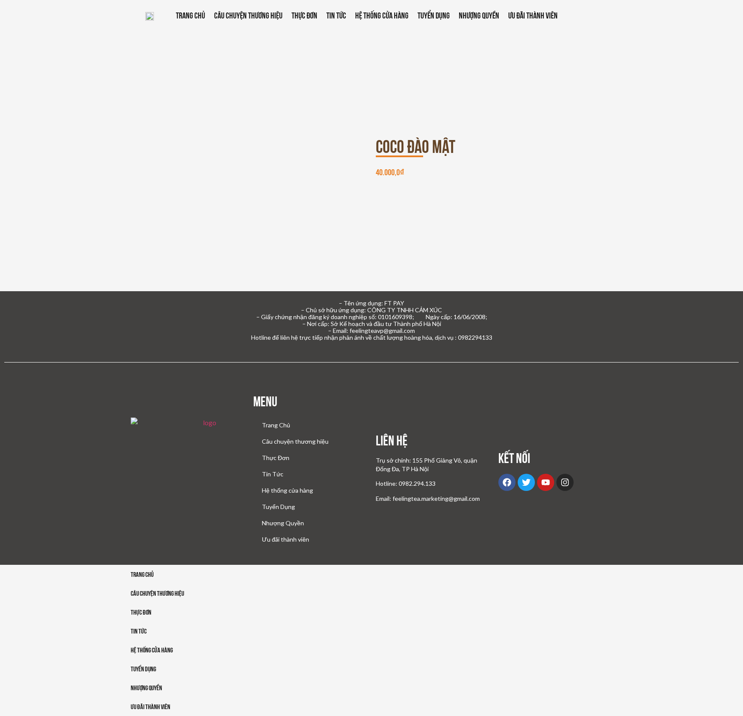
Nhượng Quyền (479, 15)
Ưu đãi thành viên (533, 15)
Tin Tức (336, 15)
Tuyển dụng (143, 669)
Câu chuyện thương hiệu (248, 15)
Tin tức (139, 631)
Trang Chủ (190, 15)
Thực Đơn (304, 15)
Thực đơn (141, 612)
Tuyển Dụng (434, 15)
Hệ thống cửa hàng (381, 15)
